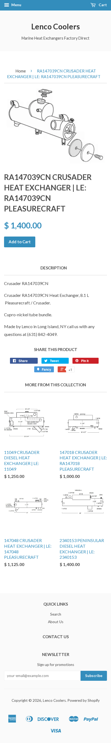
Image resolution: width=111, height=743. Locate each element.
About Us (55, 622)
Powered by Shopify (83, 700)
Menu (16, 4)
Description (53, 267)
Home (20, 70)
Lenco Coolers (55, 26)
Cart (102, 4)
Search (55, 614)
